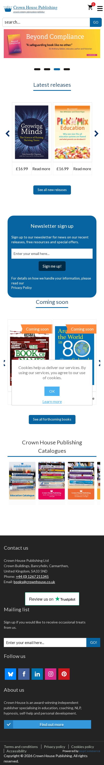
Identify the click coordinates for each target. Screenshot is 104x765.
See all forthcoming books (52, 419)
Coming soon (52, 301)
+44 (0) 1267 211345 (32, 576)
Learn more (52, 401)
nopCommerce (89, 751)
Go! (93, 642)
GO (95, 22)
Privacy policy (54, 746)
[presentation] (8, 133)
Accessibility (17, 751)
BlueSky (10, 674)
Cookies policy (82, 746)
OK (52, 391)
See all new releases (52, 190)
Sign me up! (52, 266)
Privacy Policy (21, 288)
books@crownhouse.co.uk (34, 582)
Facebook (24, 674)
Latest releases (52, 84)
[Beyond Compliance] (52, 43)
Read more (41, 168)
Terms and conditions (21, 746)
